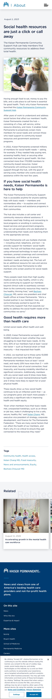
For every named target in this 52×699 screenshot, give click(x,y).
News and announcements (16, 464)
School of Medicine (12, 644)
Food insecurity (28, 460)
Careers (7, 653)
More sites (10, 628)
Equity (33, 464)
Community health (12, 456)
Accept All (34, 694)
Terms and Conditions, (17, 690)
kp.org (6, 634)
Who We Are (9, 616)
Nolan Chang (33, 414)
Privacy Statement (33, 690)
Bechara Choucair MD (14, 469)
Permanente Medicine (13, 649)
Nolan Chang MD (12, 460)
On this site (10, 605)
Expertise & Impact (11, 621)
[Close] (48, 659)
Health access (28, 456)
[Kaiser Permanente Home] (22, 572)
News (6, 611)
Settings (16, 694)
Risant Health (9, 639)
